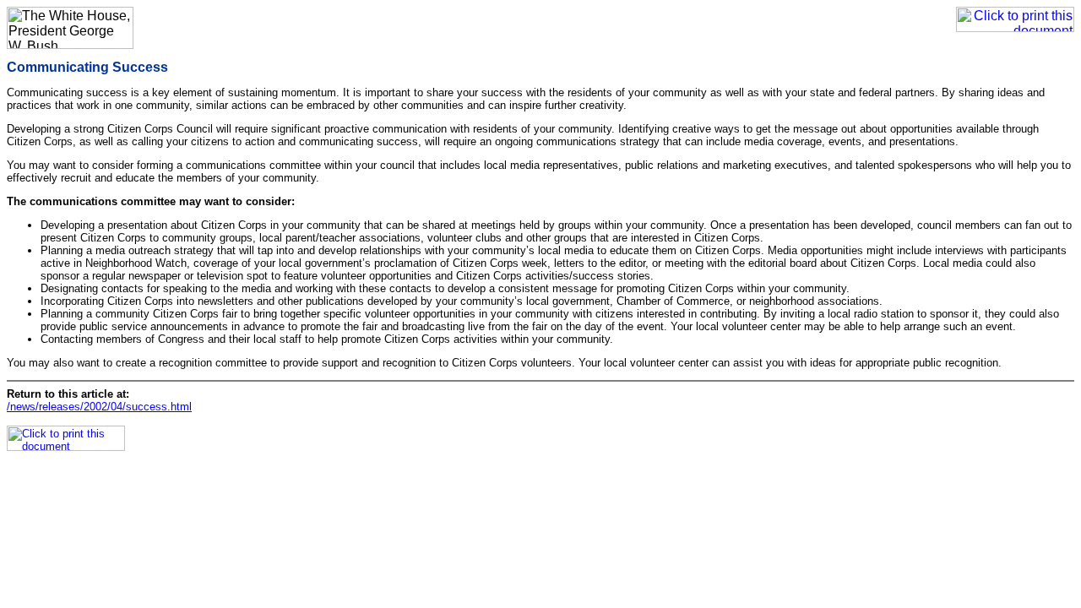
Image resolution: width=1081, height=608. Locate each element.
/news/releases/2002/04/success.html (99, 406)
